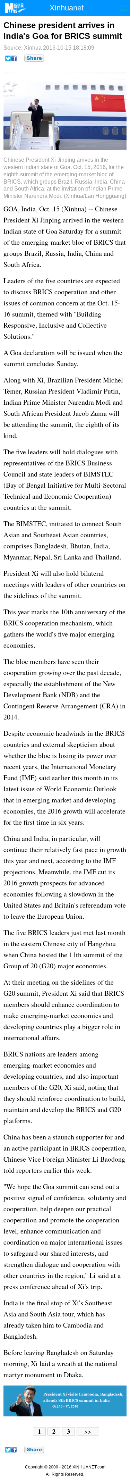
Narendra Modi (89, 402)
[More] (34, 58)
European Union (60, 916)
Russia (54, 253)
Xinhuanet (67, 7)
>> (87, 1431)
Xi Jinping (46, 220)
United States (22, 905)
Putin (111, 391)
